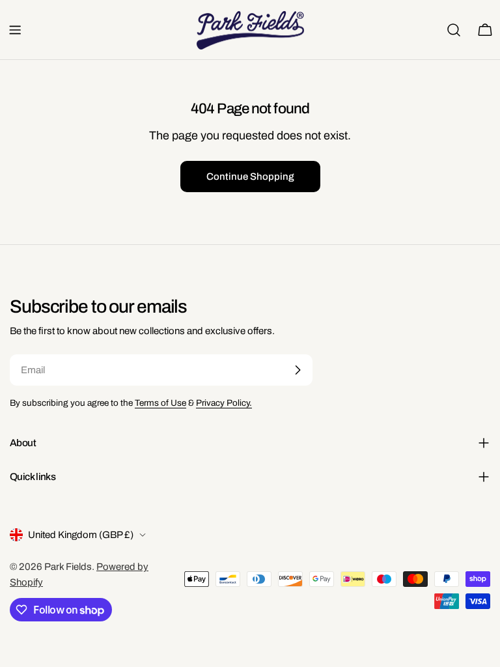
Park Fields (68, 566)
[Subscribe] (297, 370)
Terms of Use (160, 403)
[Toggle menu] (15, 30)
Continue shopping (250, 176)
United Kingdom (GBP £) (80, 535)
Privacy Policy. (224, 403)
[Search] (454, 30)
